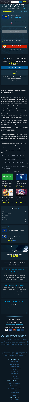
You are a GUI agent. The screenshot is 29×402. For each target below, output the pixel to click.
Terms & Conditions (14, 392)
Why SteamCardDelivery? (14, 383)
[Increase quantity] (25, 27)
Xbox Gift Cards (14, 363)
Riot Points (14, 376)
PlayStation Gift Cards (14, 366)
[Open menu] (27, 1)
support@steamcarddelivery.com (14, 307)
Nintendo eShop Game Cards (14, 368)
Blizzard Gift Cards (14, 373)
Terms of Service (14, 394)
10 (25, 87)
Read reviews (24, 11)
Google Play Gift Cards (14, 369)
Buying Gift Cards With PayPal (14, 388)
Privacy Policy (14, 390)
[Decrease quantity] (3, 27)
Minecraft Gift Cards (14, 364)
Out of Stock (14, 31)
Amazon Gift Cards (14, 378)
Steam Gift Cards (14, 361)
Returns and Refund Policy (14, 385)
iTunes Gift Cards (14, 371)
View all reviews (14, 67)
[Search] (20, 2)
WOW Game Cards (14, 374)
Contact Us (14, 387)
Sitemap (14, 395)
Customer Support (14, 382)
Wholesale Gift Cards (14, 399)
